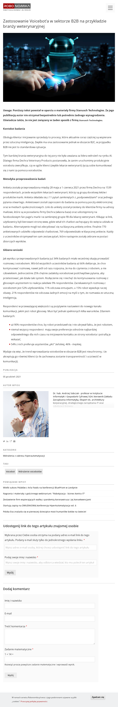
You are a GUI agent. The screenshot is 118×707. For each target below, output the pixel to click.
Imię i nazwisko (13, 600)
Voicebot (10, 471)
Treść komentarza (15, 626)
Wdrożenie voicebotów (30, 471)
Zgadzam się (98, 697)
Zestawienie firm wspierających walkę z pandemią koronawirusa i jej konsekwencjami (47, 499)
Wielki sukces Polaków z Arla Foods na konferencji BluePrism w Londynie (40, 487)
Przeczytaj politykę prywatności (34, 701)
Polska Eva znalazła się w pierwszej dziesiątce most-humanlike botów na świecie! (44, 511)
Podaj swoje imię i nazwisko (20, 557)
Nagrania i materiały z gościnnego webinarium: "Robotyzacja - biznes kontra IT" (44, 493)
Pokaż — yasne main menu (110, 7)
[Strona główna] (17, 8)
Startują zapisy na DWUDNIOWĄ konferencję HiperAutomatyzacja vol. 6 (39, 505)
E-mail (8, 613)
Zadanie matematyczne (18, 649)
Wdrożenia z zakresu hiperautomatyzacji (24, 455)
